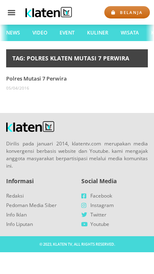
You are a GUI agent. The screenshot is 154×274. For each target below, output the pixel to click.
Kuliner (97, 32)
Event (67, 32)
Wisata (130, 32)
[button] (11, 12)
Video (39, 32)
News (13, 32)
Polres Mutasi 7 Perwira (36, 78)
